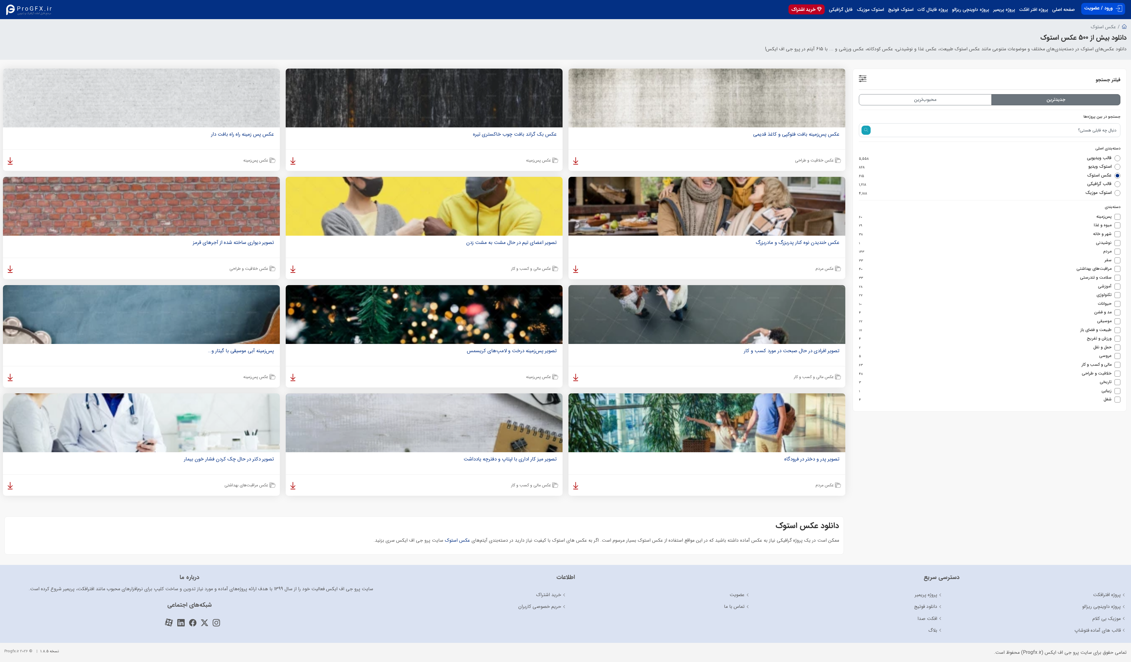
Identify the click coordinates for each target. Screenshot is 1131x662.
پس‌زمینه (985, 217)
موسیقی (985, 321)
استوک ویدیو (985, 167)
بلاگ (932, 630)
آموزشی (985, 287)
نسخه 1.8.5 (49, 651)
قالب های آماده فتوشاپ (1097, 630)
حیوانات (985, 304)
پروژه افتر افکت (1033, 9)
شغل (985, 399)
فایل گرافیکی (841, 9)
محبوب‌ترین (925, 99)
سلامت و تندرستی (985, 278)
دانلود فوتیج (925, 606)
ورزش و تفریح (985, 339)
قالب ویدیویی (985, 158)
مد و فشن (985, 312)
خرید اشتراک (804, 9)
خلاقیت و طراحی (985, 374)
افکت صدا (927, 618)
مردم (985, 252)
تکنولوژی (985, 295)
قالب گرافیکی (985, 184)
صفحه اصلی (1063, 9)
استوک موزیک (870, 9)
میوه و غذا (985, 225)
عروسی (985, 356)
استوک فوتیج (900, 9)
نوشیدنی (985, 243)
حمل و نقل (985, 347)
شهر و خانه (985, 234)
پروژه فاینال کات (932, 9)
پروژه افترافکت (1107, 594)
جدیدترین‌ (1055, 99)
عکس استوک (985, 176)
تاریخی (985, 382)
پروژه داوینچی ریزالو (970, 9)
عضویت (737, 594)
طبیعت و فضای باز (985, 330)
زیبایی (985, 391)
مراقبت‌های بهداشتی (985, 269)
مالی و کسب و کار (985, 365)
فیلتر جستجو (1108, 80)
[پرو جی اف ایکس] (30, 9)
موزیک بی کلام (1106, 618)
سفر (985, 260)
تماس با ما (734, 606)
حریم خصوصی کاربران (539, 606)
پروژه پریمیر (1004, 9)
